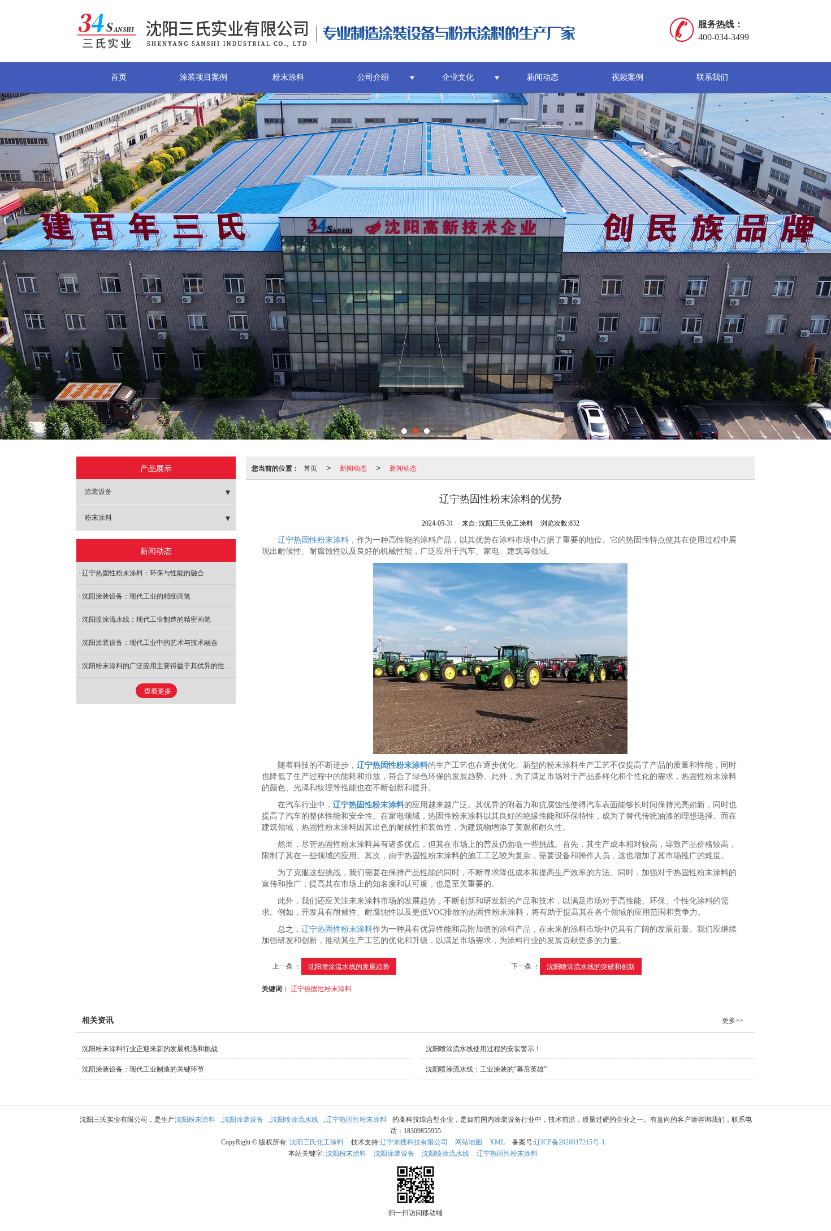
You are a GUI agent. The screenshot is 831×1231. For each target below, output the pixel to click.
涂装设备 (98, 492)
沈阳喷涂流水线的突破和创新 (591, 966)
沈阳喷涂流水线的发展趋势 (348, 966)
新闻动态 (543, 77)
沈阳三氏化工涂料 (316, 1142)
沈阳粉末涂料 (195, 1120)
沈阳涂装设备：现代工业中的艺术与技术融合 (150, 643)
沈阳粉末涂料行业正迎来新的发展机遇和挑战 (150, 1049)
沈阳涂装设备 (243, 1120)
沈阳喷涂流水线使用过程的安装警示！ (483, 1049)
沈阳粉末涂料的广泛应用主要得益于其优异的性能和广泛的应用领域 (159, 666)
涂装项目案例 (203, 77)
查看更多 (157, 691)
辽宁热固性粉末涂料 (313, 540)
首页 (119, 77)
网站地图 (468, 1142)
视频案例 (627, 77)
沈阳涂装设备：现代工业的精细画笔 (136, 596)
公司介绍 (373, 77)
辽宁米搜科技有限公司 (414, 1142)
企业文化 (458, 77)
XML (497, 1142)
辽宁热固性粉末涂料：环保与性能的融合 (143, 573)
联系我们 (712, 77)
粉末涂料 (288, 77)
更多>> (732, 1021)
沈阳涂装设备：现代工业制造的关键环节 (143, 1069)
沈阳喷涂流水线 (294, 1120)
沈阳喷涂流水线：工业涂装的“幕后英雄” (486, 1069)
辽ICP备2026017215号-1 (569, 1142)
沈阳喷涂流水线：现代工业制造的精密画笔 (146, 619)
